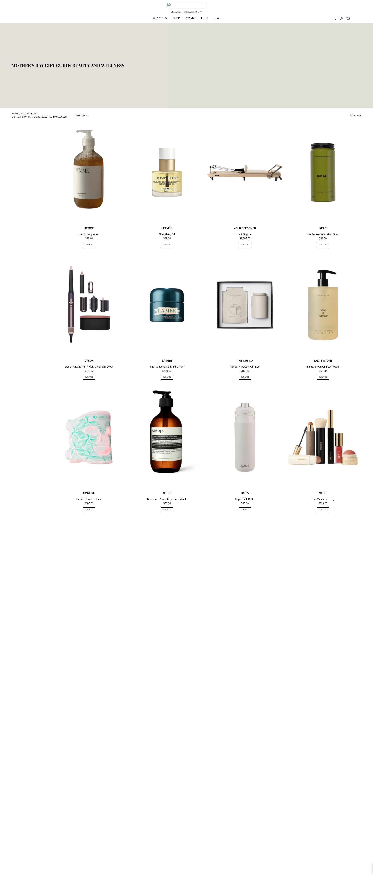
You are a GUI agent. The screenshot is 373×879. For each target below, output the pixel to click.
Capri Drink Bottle (245, 499)
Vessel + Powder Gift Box (245, 366)
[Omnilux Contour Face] (89, 437)
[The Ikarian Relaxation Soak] (322, 173)
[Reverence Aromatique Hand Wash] (166, 437)
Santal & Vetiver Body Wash (323, 366)
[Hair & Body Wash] (89, 173)
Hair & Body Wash (89, 234)
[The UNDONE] (186, 5)
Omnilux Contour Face (89, 499)
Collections (29, 113)
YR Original (245, 234)
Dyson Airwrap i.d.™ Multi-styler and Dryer (89, 366)
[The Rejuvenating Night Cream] (166, 305)
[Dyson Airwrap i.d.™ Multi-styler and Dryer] (89, 305)
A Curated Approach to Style (185, 11)
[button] (334, 18)
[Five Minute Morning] (322, 437)
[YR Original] (245, 173)
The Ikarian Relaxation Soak (323, 234)
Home (15, 113)
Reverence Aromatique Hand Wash (166, 499)
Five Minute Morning (322, 499)
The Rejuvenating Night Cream (167, 366)
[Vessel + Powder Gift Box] (245, 305)
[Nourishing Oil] (166, 173)
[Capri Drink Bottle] (245, 437)
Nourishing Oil (167, 234)
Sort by (80, 115)
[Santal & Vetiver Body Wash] (322, 305)
